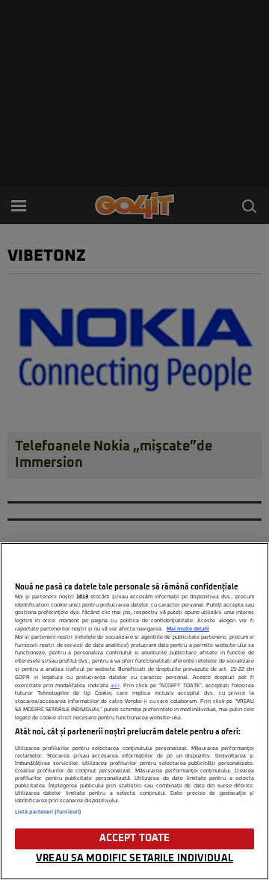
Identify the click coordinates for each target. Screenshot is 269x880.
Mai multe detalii (188, 629)
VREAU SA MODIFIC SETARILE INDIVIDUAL (134, 859)
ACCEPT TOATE (134, 838)
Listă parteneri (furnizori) (48, 812)
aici (115, 686)
